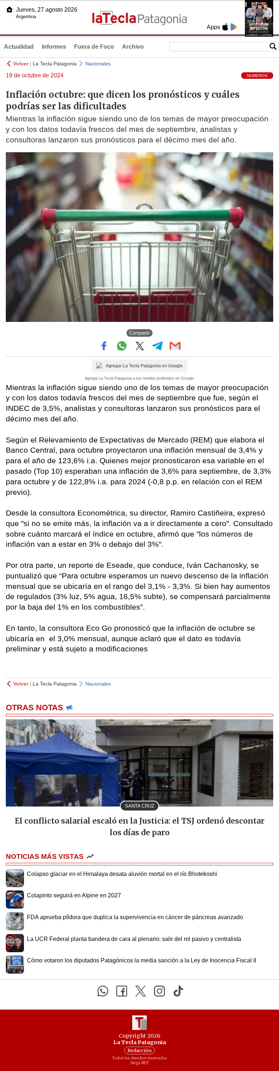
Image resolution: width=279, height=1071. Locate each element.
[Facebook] (121, 991)
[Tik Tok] (178, 991)
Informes (54, 47)
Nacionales (98, 63)
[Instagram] (159, 991)
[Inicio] (9, 9)
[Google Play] (234, 27)
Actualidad (19, 47)
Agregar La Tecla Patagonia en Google (144, 365)
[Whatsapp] (102, 991)
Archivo (133, 47)
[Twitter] (140, 991)
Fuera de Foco (94, 47)
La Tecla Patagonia (55, 63)
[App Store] (225, 27)
